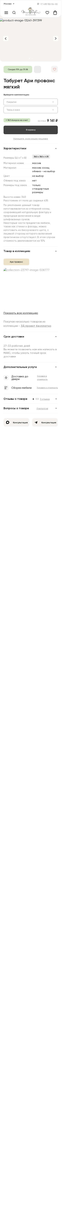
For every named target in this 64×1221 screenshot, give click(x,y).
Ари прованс (16, 262)
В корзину (31, 130)
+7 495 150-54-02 (49, 4)
